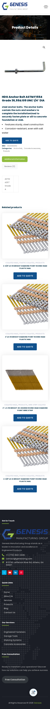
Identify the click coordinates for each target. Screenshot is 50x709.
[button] (44, 47)
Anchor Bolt (18, 148)
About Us (8, 596)
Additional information (14, 159)
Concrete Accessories (32, 148)
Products (6, 151)
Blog (6, 608)
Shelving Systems (13, 640)
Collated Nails (12, 263)
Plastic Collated (26, 263)
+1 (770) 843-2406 (15, 555)
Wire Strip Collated (37, 405)
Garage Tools (11, 636)
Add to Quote (12, 141)
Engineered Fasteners (15, 632)
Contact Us (9, 612)
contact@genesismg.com (19, 558)
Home (7, 592)
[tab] (15, 159)
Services (8, 600)
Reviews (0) (9, 166)
